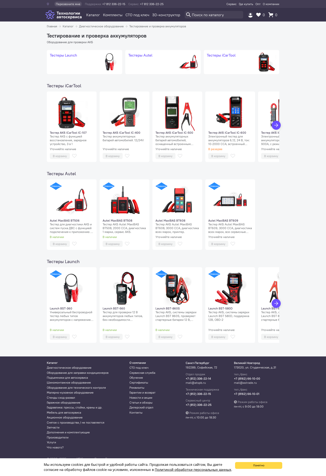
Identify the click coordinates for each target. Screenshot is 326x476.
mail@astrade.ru (245, 382)
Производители (57, 437)
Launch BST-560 (114, 308)
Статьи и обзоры (140, 402)
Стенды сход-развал (61, 397)
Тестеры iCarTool (64, 85)
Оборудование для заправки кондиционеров (77, 373)
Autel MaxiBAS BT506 (65, 220)
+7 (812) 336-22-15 (198, 393)
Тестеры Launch (63, 261)
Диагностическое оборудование (101, 26)
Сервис (231, 4)
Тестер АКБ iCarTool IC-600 (227, 132)
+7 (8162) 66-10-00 (247, 378)
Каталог (93, 14)
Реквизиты (136, 387)
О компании (271, 4)
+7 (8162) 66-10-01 (246, 393)
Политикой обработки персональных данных (193, 469)
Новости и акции (140, 397)
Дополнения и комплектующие (68, 432)
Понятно (258, 465)
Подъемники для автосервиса (67, 377)
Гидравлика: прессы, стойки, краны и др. (74, 407)
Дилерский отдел (141, 407)
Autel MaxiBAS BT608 (170, 220)
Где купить (246, 4)
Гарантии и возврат (142, 392)
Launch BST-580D (220, 308)
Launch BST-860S (167, 308)
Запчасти (53, 427)
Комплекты (112, 14)
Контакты (135, 412)
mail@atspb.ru (196, 382)
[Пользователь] (250, 15)
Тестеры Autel (61, 173)
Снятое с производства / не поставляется (75, 422)
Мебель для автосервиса (64, 412)
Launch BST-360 (61, 308)
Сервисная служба (142, 373)
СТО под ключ (137, 14)
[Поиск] (214, 14)
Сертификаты (138, 382)
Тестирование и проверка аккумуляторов (157, 26)
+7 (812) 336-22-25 (198, 404)
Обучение (136, 377)
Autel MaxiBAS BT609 (223, 220)
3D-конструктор (166, 14)
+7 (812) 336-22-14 (198, 378)
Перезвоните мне (68, 4)
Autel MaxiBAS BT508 (117, 220)
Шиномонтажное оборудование (69, 382)
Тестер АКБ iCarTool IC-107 (68, 132)
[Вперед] (276, 125)
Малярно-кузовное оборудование (70, 392)
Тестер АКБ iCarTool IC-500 (174, 132)
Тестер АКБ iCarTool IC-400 (121, 132)
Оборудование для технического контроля (76, 387)
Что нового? (55, 447)
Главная (52, 26)
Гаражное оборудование (63, 402)
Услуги (51, 442)
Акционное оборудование (65, 417)
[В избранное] (74, 156)
